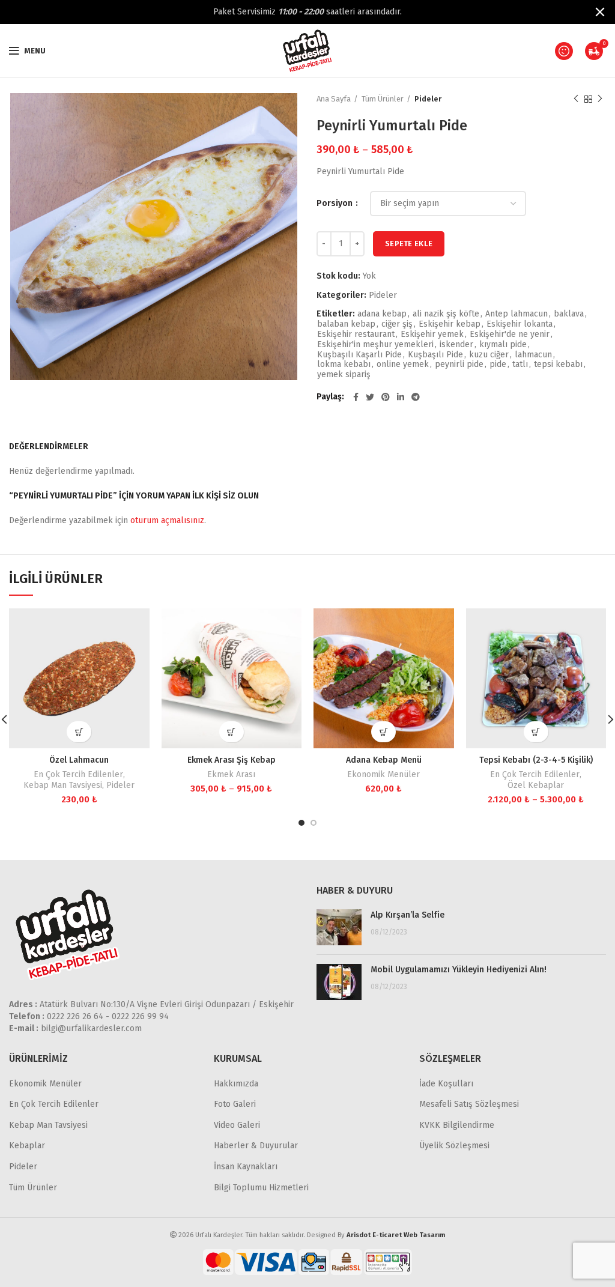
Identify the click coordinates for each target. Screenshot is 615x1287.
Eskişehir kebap (449, 324)
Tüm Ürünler (383, 98)
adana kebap (382, 314)
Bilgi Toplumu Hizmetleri (261, 1188)
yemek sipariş (344, 375)
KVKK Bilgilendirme (456, 1125)
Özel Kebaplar (535, 785)
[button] (383, 731)
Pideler (427, 98)
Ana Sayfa (334, 98)
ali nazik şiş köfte (446, 314)
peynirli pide (459, 364)
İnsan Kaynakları (245, 1166)
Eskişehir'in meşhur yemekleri (375, 345)
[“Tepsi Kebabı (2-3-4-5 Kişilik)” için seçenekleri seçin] (536, 731)
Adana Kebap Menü (384, 760)
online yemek (403, 364)
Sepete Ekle (408, 243)
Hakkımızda (236, 1084)
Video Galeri (237, 1125)
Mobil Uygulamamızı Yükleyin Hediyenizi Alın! (459, 969)
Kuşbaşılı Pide (435, 355)
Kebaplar (27, 1145)
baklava (569, 314)
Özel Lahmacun (79, 760)
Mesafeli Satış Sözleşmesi (469, 1104)
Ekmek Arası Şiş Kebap (231, 760)
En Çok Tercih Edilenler (78, 774)
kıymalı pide (503, 345)
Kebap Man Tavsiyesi (62, 785)
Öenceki (576, 99)
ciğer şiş (397, 324)
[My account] (564, 51)
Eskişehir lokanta (519, 324)
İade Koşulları (446, 1084)
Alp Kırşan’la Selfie (407, 915)
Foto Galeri (235, 1104)
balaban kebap (346, 324)
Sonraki (600, 99)
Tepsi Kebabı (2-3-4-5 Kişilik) (536, 760)
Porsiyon (335, 203)
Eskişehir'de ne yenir (510, 334)
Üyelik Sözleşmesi (454, 1145)
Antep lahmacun (516, 314)
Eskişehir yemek (432, 334)
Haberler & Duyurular (256, 1145)
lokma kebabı (344, 364)
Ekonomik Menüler (383, 774)
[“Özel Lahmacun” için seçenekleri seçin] (78, 731)
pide (497, 364)
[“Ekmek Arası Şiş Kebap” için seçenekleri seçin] (231, 731)
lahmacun (533, 355)
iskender (456, 345)
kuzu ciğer (489, 355)
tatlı (520, 364)
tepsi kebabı (558, 364)
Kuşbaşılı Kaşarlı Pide (359, 355)
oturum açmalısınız (167, 520)
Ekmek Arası (231, 774)
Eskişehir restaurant (356, 334)
